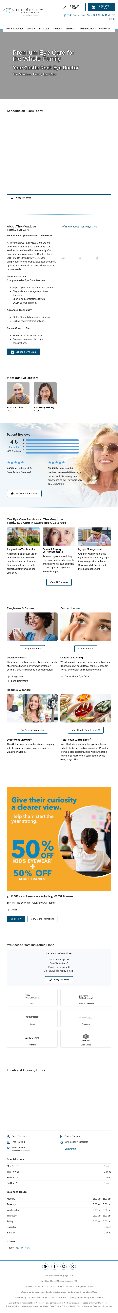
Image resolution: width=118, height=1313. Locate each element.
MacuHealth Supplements (75, 739)
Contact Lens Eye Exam (77, 676)
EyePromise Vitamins (19, 739)
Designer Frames (16, 657)
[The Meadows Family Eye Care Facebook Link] (54, 1266)
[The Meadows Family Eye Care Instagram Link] (63, 1266)
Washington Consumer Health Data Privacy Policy (44, 1306)
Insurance (44, 29)
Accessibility (27, 1303)
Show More (58, 484)
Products (58, 29)
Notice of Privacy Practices (94, 1303)
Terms (14, 909)
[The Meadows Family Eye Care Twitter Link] (73, 1266)
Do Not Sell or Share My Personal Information (91, 1306)
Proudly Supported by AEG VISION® (86, 1297)
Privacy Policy (12, 1306)
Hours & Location (14, 29)
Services (70, 29)
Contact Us (105, 29)
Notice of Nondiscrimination (48, 1303)
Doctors (31, 29)
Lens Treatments (19, 681)
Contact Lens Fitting (71, 657)
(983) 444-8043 (23, 1248)
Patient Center (87, 29)
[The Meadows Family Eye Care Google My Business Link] (45, 1266)
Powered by (40, 1297)
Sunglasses (17, 676)
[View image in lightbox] (79, 226)
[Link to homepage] (31, 12)
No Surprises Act (71, 1303)
